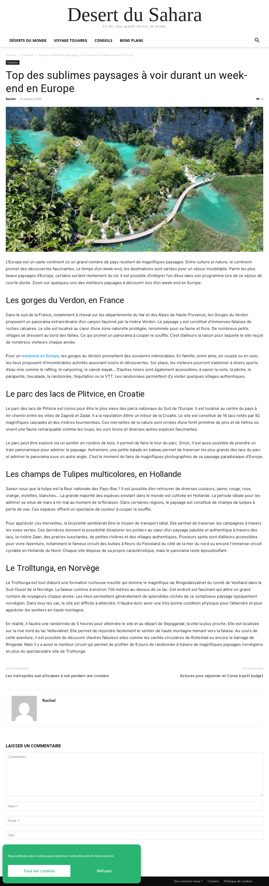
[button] (257, 40)
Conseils (103, 40)
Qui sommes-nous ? (188, 881)
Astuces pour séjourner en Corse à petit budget (221, 675)
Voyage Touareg (70, 40)
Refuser (104, 870)
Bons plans (131, 40)
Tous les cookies (39, 870)
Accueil (11, 55)
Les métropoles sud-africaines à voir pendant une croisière (57, 675)
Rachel (10, 99)
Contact (213, 881)
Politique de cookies (238, 881)
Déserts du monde (27, 40)
